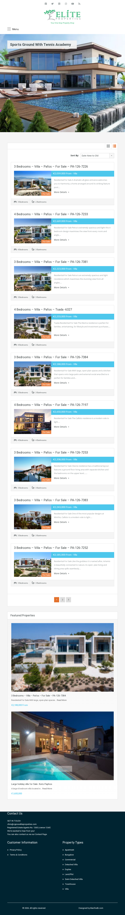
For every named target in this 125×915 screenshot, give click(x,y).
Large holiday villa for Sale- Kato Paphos (31, 784)
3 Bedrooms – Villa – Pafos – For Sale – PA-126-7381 (51, 262)
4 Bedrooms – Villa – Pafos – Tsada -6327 (43, 309)
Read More (61, 700)
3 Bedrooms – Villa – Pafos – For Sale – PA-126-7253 (51, 452)
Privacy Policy (15, 850)
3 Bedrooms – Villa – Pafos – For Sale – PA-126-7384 (51, 357)
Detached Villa (71, 864)
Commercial (70, 859)
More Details (61, 192)
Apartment (69, 850)
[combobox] (97, 155)
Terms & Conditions (18, 855)
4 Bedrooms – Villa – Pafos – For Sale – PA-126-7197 (51, 405)
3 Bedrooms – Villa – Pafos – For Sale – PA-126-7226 (51, 166)
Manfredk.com (96, 908)
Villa (67, 889)
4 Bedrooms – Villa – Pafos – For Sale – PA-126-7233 (51, 214)
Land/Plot (69, 874)
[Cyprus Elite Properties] (62, 15)
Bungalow (69, 855)
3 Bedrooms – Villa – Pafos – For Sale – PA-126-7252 (51, 548)
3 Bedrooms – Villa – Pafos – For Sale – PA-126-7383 (51, 500)
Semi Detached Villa (74, 879)
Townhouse (70, 884)
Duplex (68, 869)
